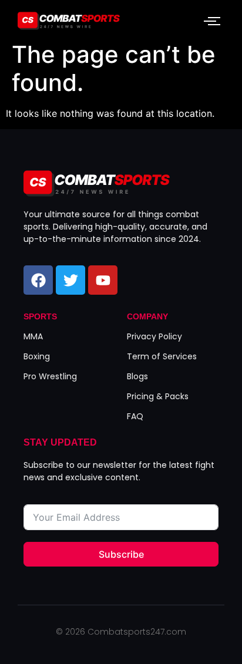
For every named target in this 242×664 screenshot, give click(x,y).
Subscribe (121, 554)
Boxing (36, 356)
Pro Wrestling (50, 376)
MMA (33, 336)
